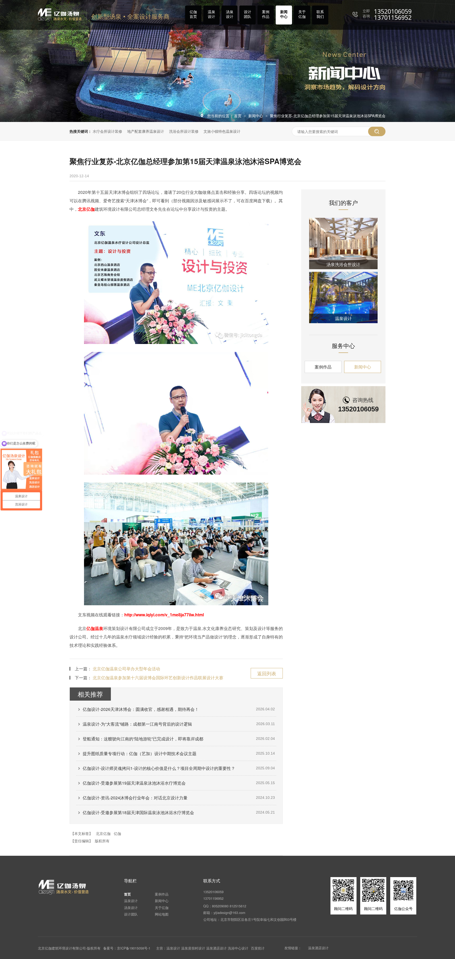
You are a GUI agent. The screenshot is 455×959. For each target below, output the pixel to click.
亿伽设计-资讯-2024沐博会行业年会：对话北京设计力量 (135, 798)
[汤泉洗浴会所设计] (343, 243)
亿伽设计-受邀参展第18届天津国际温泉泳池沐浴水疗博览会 (138, 812)
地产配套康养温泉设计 (145, 131)
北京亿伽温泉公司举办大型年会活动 (126, 669)
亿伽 (117, 833)
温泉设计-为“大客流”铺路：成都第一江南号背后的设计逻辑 (137, 724)
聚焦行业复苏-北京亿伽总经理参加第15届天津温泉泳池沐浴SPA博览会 (327, 115)
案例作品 (265, 14)
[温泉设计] (343, 297)
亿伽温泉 (94, 628)
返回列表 (266, 673)
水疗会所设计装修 (107, 131)
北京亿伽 (86, 209)
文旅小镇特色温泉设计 (222, 131)
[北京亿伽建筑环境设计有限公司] (60, 15)
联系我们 (320, 14)
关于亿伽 (302, 14)
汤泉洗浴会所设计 (343, 264)
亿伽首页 (193, 14)
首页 (238, 115)
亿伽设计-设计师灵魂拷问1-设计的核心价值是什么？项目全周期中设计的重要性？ (159, 768)
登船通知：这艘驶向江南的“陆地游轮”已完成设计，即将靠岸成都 (143, 739)
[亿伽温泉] (64, 887)
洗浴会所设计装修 (184, 131)
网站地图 (162, 914)
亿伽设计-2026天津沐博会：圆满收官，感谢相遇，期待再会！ (141, 709)
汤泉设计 (229, 14)
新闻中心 (284, 14)
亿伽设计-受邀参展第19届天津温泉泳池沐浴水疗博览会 (134, 783)
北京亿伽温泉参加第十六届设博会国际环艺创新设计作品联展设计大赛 (158, 678)
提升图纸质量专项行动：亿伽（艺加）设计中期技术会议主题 (139, 753)
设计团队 (247, 14)
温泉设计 (211, 14)
